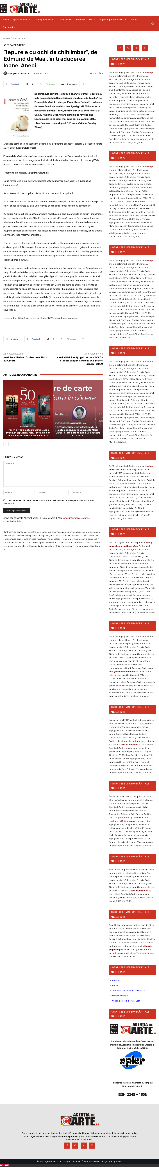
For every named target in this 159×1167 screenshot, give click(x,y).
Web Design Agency (105, 1161)
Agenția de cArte (20, 73)
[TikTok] (136, 48)
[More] (84, 84)
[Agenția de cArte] (5, 73)
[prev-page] (5, 444)
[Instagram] (128, 48)
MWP (120, 1161)
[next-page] (10, 444)
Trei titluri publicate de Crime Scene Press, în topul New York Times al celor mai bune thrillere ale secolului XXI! (28, 433)
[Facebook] (120, 48)
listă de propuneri (129, 744)
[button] (152, 23)
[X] (145, 48)
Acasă (6, 38)
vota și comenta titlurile (121, 671)
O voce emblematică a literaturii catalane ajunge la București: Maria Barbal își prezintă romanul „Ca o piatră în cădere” (78, 431)
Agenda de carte (18, 38)
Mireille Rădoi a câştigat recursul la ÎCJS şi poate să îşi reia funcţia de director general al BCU (80, 360)
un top (149, 72)
